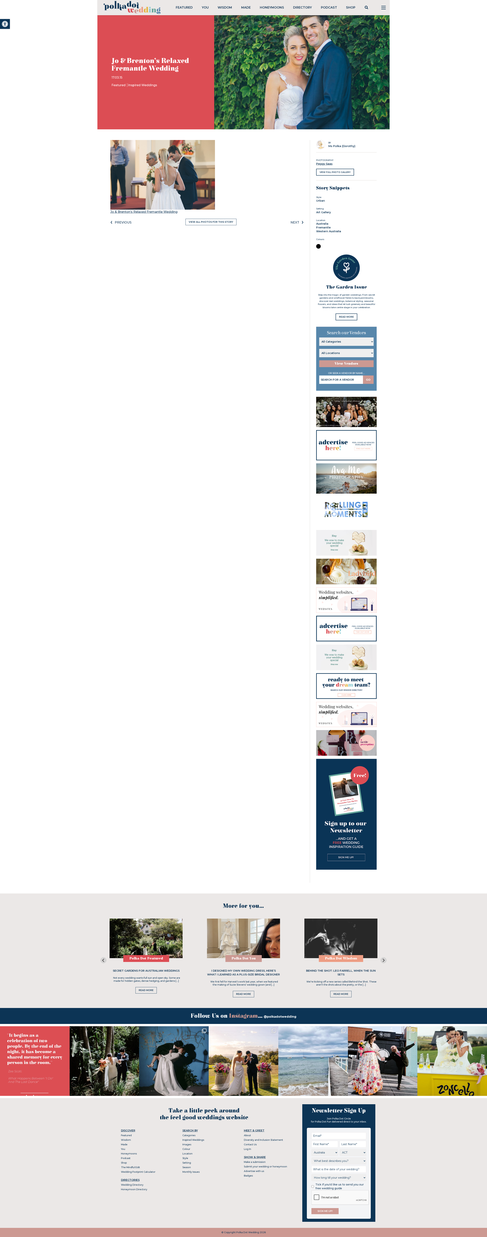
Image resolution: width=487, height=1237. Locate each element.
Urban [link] (320, 200)
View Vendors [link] (346, 364)
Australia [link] (322, 223)
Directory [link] (302, 7)
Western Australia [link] (328, 231)
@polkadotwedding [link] (280, 1016)
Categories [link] (188, 1135)
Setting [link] (186, 1162)
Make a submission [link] (255, 1162)
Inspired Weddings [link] (142, 85)
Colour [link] (186, 1149)
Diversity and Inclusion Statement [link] (263, 1139)
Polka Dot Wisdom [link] (341, 958)
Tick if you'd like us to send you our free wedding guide (339, 1186)
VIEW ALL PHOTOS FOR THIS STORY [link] (211, 221)
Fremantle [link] (323, 227)
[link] (5, 24)
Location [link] (187, 1153)
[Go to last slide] (103, 960)
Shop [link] (350, 7)
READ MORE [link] (346, 316)
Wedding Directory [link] (132, 1184)
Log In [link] (247, 1149)
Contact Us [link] (250, 1144)
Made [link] (246, 7)
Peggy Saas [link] (324, 163)
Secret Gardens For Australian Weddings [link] (146, 970)
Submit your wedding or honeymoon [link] (265, 1166)
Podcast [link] (329, 7)
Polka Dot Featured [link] (146, 958)
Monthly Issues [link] (191, 1171)
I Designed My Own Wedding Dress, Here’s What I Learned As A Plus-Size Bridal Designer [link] (243, 972)
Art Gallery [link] (323, 212)
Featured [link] (184, 7)
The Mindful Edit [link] (130, 1167)
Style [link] (185, 1158)
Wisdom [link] (225, 7)
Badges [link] (248, 1175)
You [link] (205, 7)
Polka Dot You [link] (244, 958)
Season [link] (186, 1167)
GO (368, 379)
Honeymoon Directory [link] (134, 1189)
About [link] (247, 1135)
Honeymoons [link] (272, 7)
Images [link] (186, 1144)
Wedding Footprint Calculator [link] (138, 1171)
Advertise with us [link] (254, 1171)
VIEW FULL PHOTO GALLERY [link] (335, 172)
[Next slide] (383, 960)
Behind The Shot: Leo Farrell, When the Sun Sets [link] (341, 972)
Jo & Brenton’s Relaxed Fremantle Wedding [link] (143, 212)
